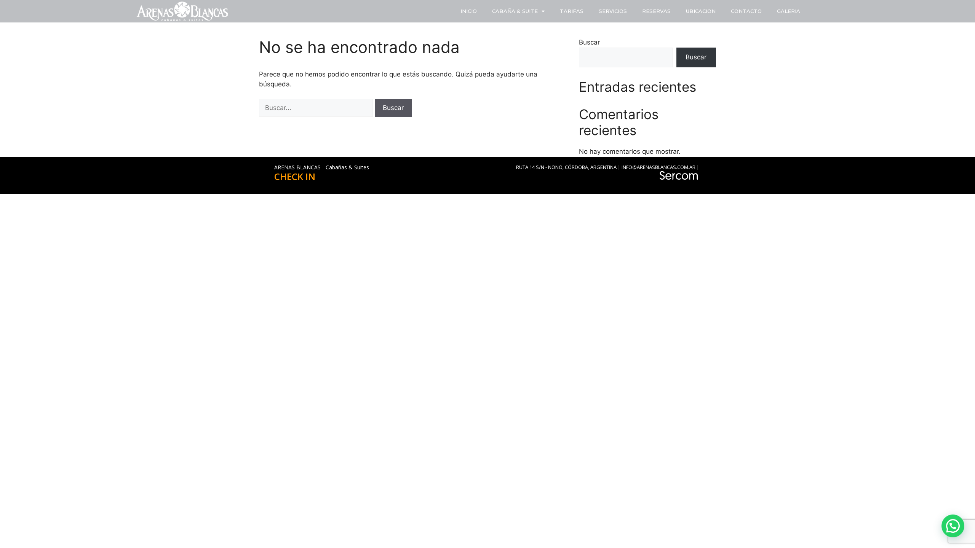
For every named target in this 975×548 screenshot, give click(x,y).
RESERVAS (656, 11)
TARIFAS (571, 11)
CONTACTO (746, 11)
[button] (952, 526)
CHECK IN (294, 176)
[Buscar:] (317, 108)
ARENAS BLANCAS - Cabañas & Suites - (323, 167)
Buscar (589, 42)
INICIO (468, 11)
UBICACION (701, 11)
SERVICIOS (613, 11)
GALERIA (788, 11)
